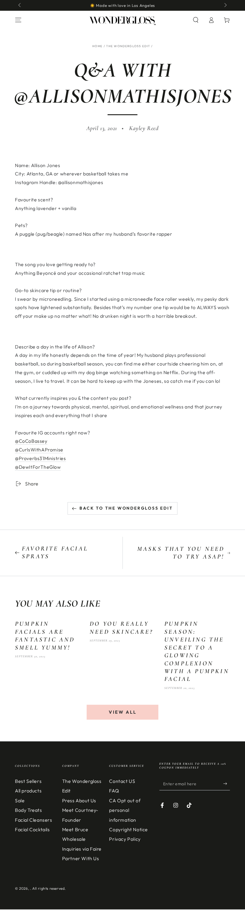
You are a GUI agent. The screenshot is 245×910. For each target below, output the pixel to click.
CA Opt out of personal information (124, 810)
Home (97, 46)
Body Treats (28, 810)
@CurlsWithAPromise (39, 450)
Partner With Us (80, 858)
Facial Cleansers (33, 820)
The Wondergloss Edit (128, 46)
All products (28, 791)
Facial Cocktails (32, 829)
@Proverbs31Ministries (40, 458)
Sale (19, 800)
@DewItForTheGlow (38, 467)
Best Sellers (28, 781)
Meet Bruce (75, 829)
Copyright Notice (128, 829)
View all (123, 712)
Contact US (122, 781)
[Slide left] (20, 5)
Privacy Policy (124, 839)
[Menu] (18, 20)
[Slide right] (225, 5)
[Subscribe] (226, 783)
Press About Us (79, 800)
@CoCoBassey (31, 441)
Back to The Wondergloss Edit (126, 508)
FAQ (114, 791)
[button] (195, 20)
